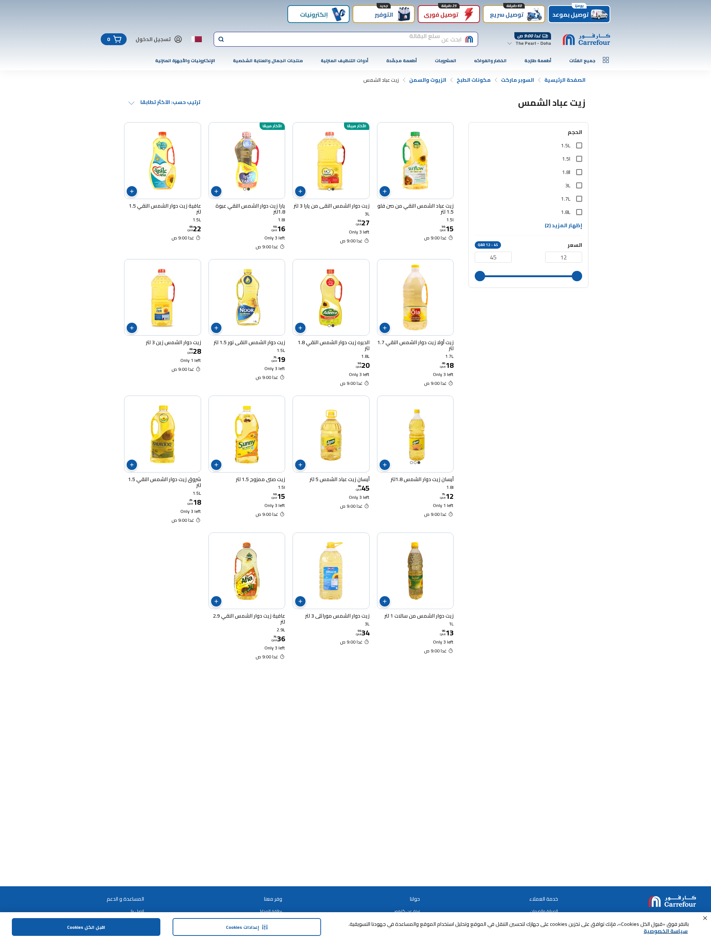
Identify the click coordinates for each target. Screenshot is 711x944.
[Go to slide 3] (411, 462)
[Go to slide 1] (332, 189)
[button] (705, 918)
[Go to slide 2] (329, 189)
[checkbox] (579, 145)
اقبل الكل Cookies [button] (86, 927)
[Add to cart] (385, 191)
